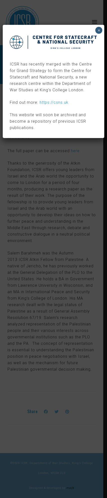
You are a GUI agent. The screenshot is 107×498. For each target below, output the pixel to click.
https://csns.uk (54, 102)
